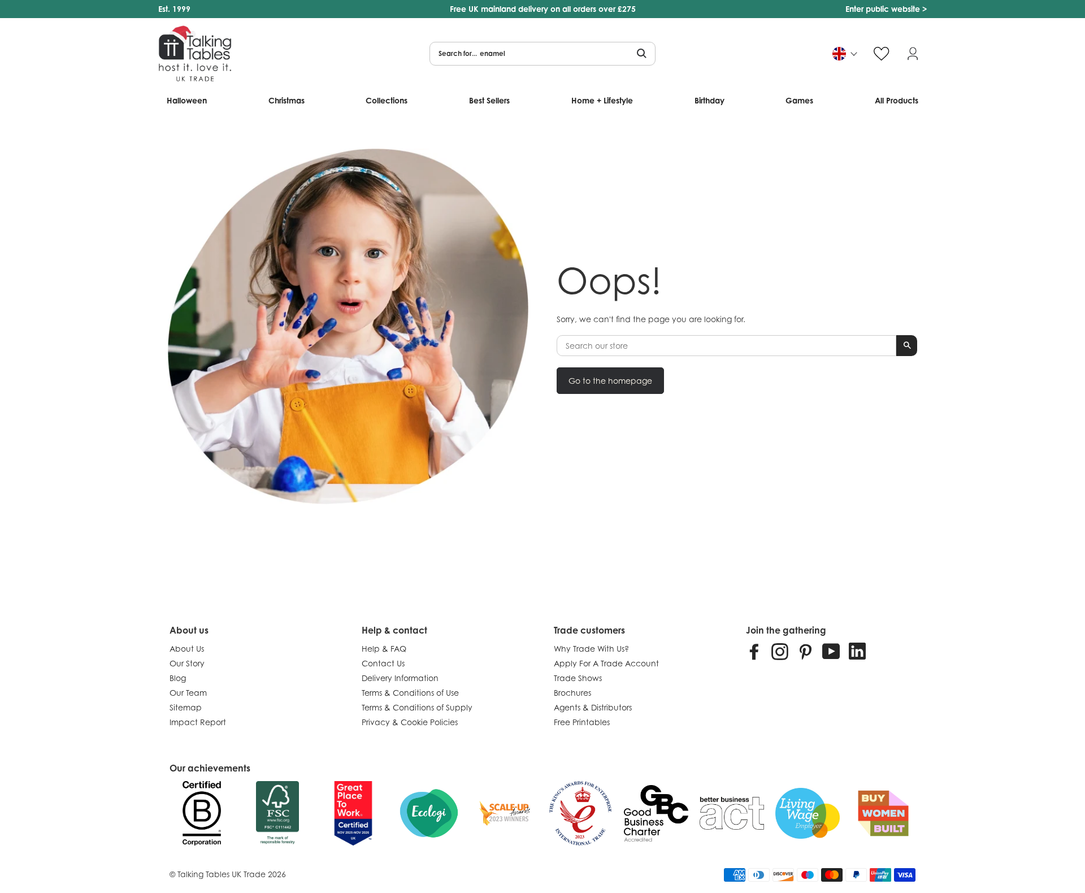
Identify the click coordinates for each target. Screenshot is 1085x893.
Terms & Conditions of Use (410, 692)
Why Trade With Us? (591, 648)
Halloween (187, 100)
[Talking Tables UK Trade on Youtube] (831, 651)
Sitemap (186, 707)
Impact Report (198, 722)
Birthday (709, 100)
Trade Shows (578, 678)
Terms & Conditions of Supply (417, 707)
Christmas (286, 100)
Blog (178, 678)
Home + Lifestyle (602, 100)
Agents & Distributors (593, 707)
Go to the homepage (610, 380)
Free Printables (582, 722)
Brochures (572, 692)
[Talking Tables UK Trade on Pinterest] (805, 651)
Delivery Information (400, 678)
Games (799, 100)
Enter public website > (886, 9)
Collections (386, 100)
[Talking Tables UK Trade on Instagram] (779, 651)
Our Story (187, 663)
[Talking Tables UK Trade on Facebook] (754, 651)
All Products (896, 100)
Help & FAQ (384, 648)
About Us (187, 648)
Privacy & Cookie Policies (410, 722)
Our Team (188, 692)
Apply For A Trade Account (606, 663)
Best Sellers (489, 100)
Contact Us (383, 663)
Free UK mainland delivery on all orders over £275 (543, 9)
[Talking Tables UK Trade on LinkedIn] (857, 651)
